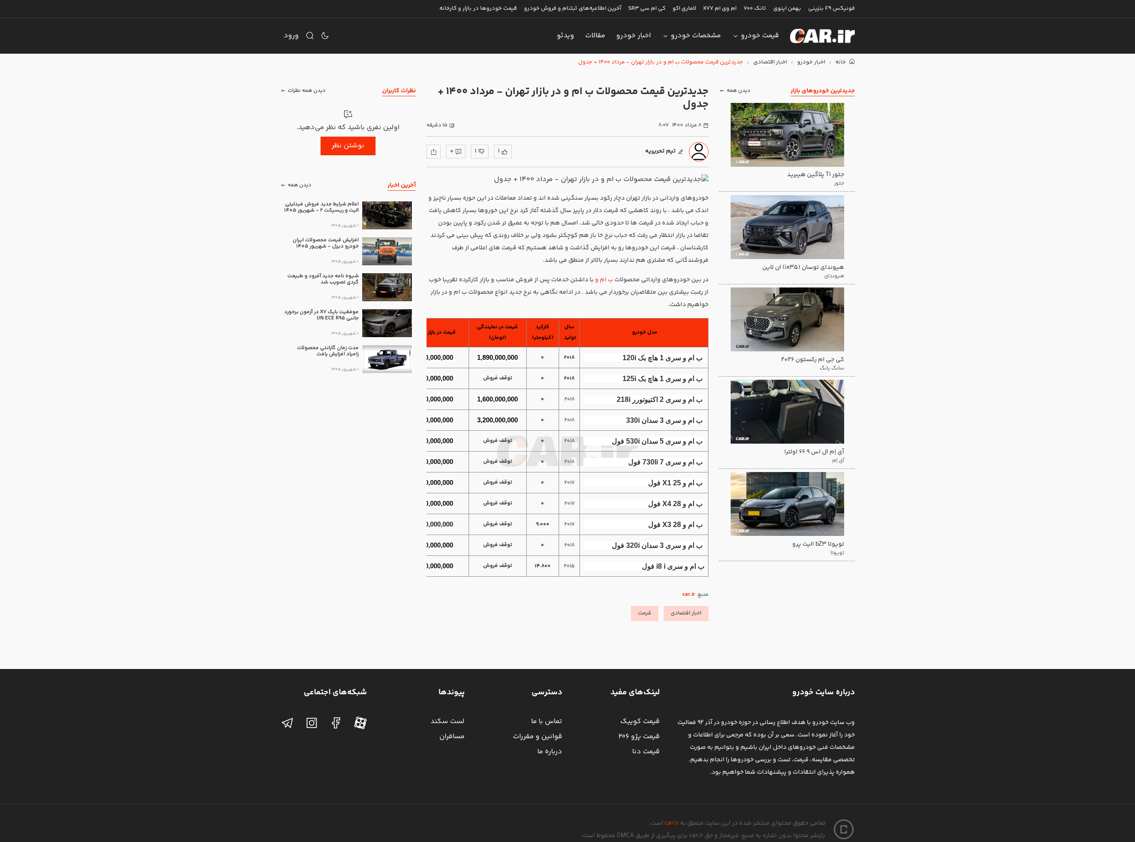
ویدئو (565, 35)
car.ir (688, 594)
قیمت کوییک (640, 721)
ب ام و (604, 280)
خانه (841, 62)
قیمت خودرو (760, 35)
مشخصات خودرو (696, 35)
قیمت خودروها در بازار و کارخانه (478, 8)
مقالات (595, 35)
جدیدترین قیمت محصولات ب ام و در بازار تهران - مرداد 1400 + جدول (660, 62)
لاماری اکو (684, 8)
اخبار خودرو (633, 35)
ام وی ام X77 (719, 8)
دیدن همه (738, 91)
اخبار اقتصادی (770, 62)
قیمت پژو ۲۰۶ (639, 736)
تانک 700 (755, 8)
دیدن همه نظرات (306, 91)
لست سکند (448, 721)
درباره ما (549, 751)
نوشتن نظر (348, 145)
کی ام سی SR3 (646, 8)
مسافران (452, 736)
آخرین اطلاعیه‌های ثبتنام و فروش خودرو (572, 8)
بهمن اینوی (787, 8)
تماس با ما (546, 721)
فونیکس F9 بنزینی (831, 8)
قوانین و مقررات (537, 736)
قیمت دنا (646, 751)
